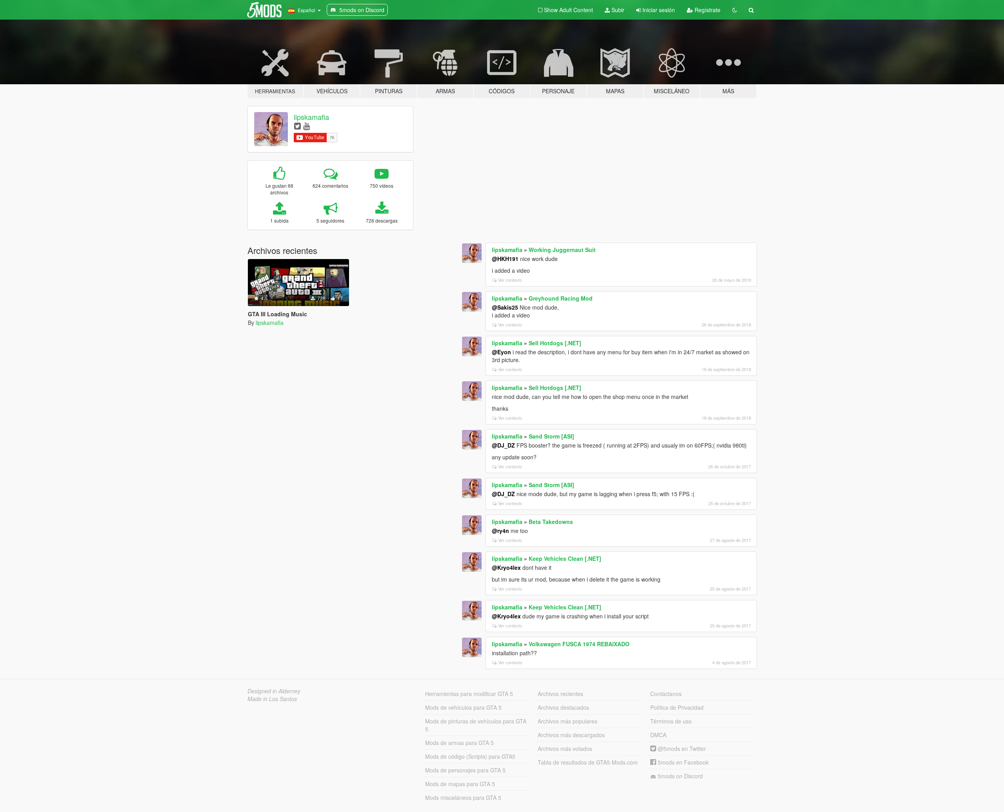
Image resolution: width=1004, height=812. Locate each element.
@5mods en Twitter (681, 748)
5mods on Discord (679, 776)
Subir (617, 10)
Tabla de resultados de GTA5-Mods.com (588, 762)
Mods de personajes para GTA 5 (465, 770)
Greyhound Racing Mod (561, 298)
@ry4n (500, 531)
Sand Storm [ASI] (551, 436)
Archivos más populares (567, 721)
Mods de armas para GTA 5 (459, 743)
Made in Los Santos (272, 699)
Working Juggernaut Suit (562, 250)
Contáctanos (666, 694)
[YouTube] (306, 125)
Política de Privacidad (677, 707)
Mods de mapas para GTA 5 (460, 784)
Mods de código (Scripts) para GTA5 (470, 756)
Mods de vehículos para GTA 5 (463, 707)
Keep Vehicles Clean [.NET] (565, 558)
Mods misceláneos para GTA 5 (463, 797)
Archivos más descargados (571, 735)
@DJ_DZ (503, 445)
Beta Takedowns (551, 522)
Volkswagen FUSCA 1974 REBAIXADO (579, 644)
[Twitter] (297, 125)
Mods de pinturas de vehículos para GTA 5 (475, 725)
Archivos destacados (563, 707)
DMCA (658, 735)
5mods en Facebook (682, 762)
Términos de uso (671, 721)
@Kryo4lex (506, 567)
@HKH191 (505, 259)
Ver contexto (510, 280)
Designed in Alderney (273, 691)
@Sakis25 (505, 307)
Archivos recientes (560, 694)
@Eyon (501, 352)
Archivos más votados (565, 748)
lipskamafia (311, 117)
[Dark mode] (734, 10)
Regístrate (706, 10)
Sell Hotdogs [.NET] (555, 343)
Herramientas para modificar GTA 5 (469, 694)
